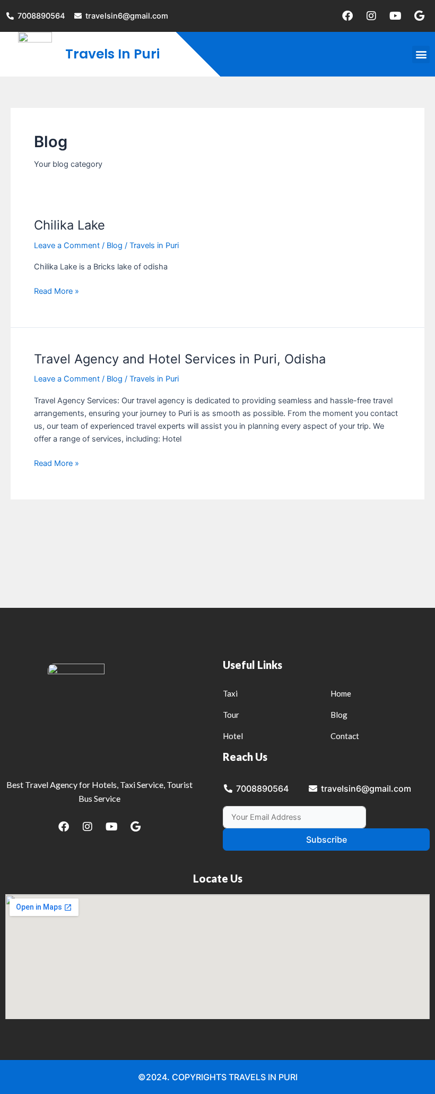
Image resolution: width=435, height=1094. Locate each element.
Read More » (56, 290)
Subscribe (326, 839)
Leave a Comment (67, 245)
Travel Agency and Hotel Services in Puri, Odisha (180, 359)
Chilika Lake (69, 225)
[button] (421, 54)
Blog (115, 245)
